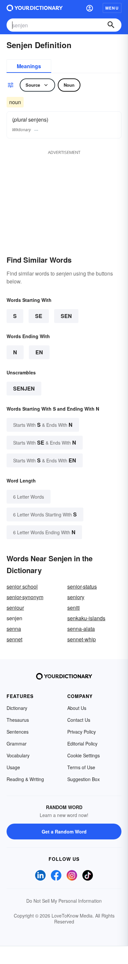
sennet (14, 639)
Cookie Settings (83, 755)
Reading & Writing (25, 779)
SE (38, 316)
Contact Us (78, 719)
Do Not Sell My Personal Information (64, 900)
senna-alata (81, 628)
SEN (66, 316)
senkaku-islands (86, 618)
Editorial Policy (82, 743)
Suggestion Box (83, 779)
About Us (76, 708)
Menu (112, 8)
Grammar (17, 743)
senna (14, 628)
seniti (73, 607)
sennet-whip (81, 639)
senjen (24, 388)
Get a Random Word (64, 831)
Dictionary (17, 708)
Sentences (18, 731)
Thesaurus (18, 719)
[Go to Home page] (35, 8)
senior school (22, 586)
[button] (90, 8)
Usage (13, 767)
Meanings (29, 66)
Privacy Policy (81, 731)
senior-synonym (25, 597)
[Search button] (111, 25)
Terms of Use (81, 767)
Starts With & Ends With (43, 424)
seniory (75, 597)
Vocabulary (18, 755)
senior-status (82, 586)
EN (39, 352)
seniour (15, 607)
